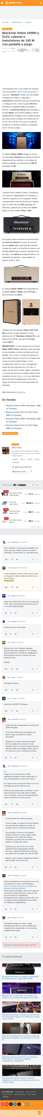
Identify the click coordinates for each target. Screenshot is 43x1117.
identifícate (17, 945)
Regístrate (7, 945)
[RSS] (23, 1104)
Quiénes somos (7, 1094)
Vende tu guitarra (31, 1092)
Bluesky (23, 459)
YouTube (30, 459)
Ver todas (35, 485)
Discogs (37, 459)
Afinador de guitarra (20, 1094)
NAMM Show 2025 (10, 433)
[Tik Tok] (11, 1104)
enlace (19, 376)
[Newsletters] (27, 1104)
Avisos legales (32, 1094)
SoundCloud (16, 462)
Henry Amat (16, 448)
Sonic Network (19, 1092)
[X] (19, 1104)
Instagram (15, 459)
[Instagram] (3, 1104)
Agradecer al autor (20, 471)
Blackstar (21, 392)
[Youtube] (7, 1104)
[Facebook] (15, 1104)
